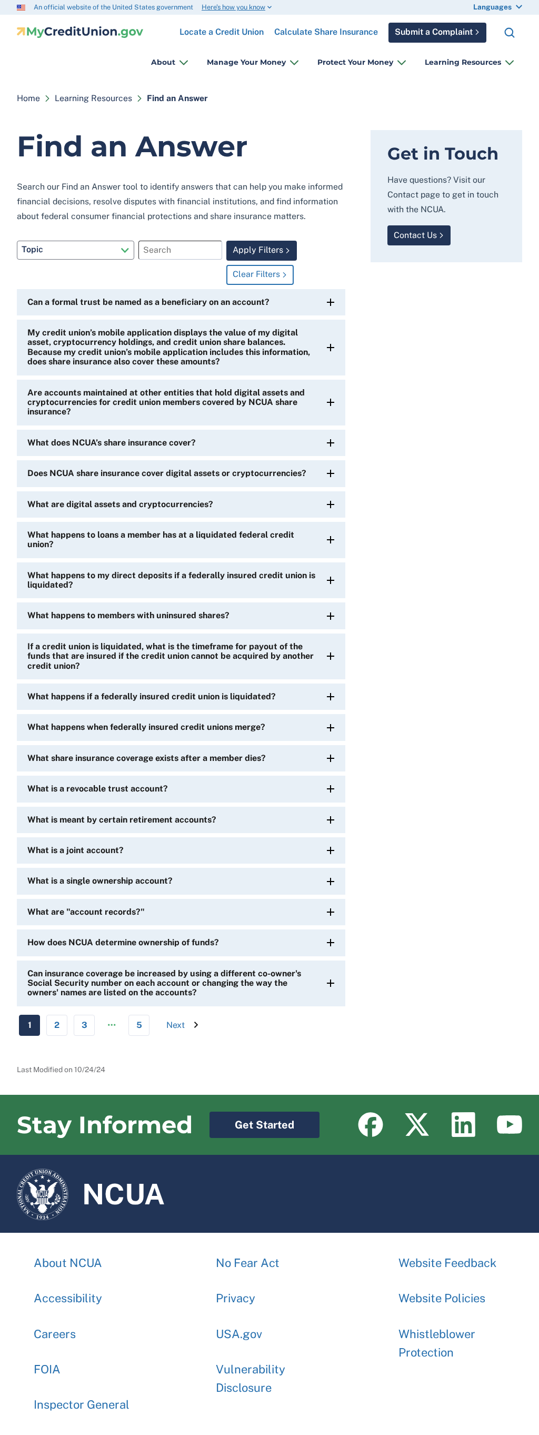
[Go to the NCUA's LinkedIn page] (463, 1124)
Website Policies (441, 1298)
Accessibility (68, 1298)
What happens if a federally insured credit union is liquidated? (151, 696)
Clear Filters (256, 274)
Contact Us (415, 235)
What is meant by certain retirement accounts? (121, 820)
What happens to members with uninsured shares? (128, 615)
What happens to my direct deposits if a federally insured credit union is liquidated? (171, 580)
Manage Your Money (246, 62)
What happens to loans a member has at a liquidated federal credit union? (160, 539)
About (163, 62)
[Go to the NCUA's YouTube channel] (509, 1124)
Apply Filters (258, 250)
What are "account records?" (86, 912)
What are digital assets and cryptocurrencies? (120, 504)
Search (509, 32)
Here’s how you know (233, 7)
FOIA (47, 1369)
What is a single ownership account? (100, 881)
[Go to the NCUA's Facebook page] (370, 1124)
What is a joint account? (75, 850)
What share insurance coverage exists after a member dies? (146, 758)
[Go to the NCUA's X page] (417, 1124)
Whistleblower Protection (436, 1343)
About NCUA (68, 1263)
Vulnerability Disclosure (250, 1378)
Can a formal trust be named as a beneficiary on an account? (148, 302)
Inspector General (81, 1404)
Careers (55, 1334)
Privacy (235, 1298)
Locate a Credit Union (221, 28)
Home (28, 98)
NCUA (91, 1189)
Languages (492, 7)
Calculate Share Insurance (326, 32)
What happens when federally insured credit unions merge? (146, 727)
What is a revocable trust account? (97, 789)
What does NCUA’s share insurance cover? (111, 443)
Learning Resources (463, 62)
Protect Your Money (355, 62)
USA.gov (239, 1334)
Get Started (251, 1121)
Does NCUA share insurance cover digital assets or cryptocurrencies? (166, 473)
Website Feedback (447, 1263)
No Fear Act (248, 1263)
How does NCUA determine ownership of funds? (123, 942)
